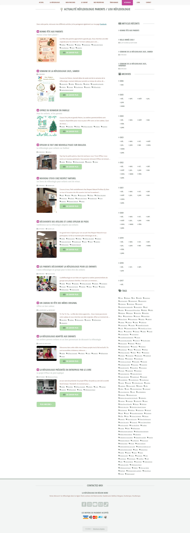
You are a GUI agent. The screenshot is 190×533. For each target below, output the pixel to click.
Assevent (139, 304)
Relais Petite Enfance (126, 434)
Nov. (131, 120)
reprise (151, 437)
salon (136, 450)
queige (122, 428)
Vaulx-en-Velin (124, 465)
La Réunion (135, 440)
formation (104, 284)
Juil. (148, 99)
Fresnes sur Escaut (125, 362)
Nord (72, 48)
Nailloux (132, 410)
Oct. (139, 141)
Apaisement (133, 301)
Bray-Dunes (123, 319)
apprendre (64, 84)
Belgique (122, 313)
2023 (121, 137)
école (131, 350)
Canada (132, 325)
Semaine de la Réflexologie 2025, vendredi (132, 64)
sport (135, 453)
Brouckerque (133, 319)
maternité (138, 401)
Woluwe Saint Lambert (134, 471)
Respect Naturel (73, 201)
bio (121, 316)
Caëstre (129, 322)
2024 (121, 116)
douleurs (143, 346)
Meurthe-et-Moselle (126, 404)
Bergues (130, 313)
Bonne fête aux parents (51, 31)
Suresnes (139, 456)
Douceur (134, 346)
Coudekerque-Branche (126, 337)
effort (134, 353)
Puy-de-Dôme (135, 425)
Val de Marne (129, 462)
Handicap (139, 371)
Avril (149, 145)
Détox (139, 343)
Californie (143, 322)
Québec (144, 425)
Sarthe (122, 453)
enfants (63, 87)
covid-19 (137, 340)
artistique (131, 304)
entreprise (130, 356)
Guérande (130, 371)
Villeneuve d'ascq (90, 390)
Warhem (122, 471)
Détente (132, 343)
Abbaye (128, 298)
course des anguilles (126, 340)
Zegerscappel (130, 474)
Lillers (121, 389)
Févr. (122, 124)
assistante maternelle (126, 307)
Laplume (122, 386)
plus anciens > (46, 404)
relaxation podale (141, 437)
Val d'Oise (139, 462)
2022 (121, 162)
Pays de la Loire (132, 419)
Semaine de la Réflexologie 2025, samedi (59, 71)
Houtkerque (64, 48)
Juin (122, 102)
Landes (148, 383)
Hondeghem (123, 380)
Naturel (148, 410)
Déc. (122, 99)
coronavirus (134, 334)
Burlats (142, 319)
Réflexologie (96, 87)
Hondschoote (134, 380)
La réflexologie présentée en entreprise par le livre (65, 369)
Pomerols (134, 422)
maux (90, 287)
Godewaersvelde (125, 365)
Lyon (133, 392)
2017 (121, 280)
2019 (121, 238)
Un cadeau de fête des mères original (58, 303)
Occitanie (148, 413)
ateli (62, 195)
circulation (129, 331)
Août (140, 99)
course (138, 337)
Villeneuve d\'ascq (125, 468)
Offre (121, 416)
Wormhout (147, 471)
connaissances (124, 334)
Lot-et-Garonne (124, 392)
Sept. (131, 99)
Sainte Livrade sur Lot (144, 447)
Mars (122, 106)
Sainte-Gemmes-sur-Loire (127, 447)
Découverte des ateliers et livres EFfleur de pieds (64, 221)
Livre (101, 198)
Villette (135, 468)
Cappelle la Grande (97, 84)
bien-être (71, 45)
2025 (121, 94)
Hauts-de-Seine (124, 377)
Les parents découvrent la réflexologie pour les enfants (68, 266)
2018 (121, 263)
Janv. (122, 127)
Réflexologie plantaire (142, 431)
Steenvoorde (75, 290)
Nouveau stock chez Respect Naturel (58, 178)
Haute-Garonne (124, 374)
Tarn (146, 456)
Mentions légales (99, 529)
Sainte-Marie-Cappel (67, 90)
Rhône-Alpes (123, 443)
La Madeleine (142, 392)
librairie (140, 386)
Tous (121, 298)
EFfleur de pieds (87, 126)
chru (121, 331)
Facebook (103, 24)
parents (79, 48)
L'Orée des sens (138, 383)
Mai (122, 85)
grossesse (144, 368)
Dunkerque (87, 45)
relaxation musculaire (126, 437)
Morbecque (123, 410)
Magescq (122, 395)
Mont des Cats (124, 407)
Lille (146, 386)
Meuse (137, 404)
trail (147, 459)
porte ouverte (124, 425)
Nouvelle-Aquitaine (137, 413)
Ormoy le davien (136, 416)
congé (150, 331)
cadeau (78, 45)
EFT (140, 353)
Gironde (144, 362)
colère (63, 162)
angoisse (147, 298)
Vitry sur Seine (144, 468)
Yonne (122, 474)
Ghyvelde (136, 362)
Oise (127, 416)
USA (121, 462)
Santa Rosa (144, 450)
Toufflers (140, 459)
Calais (136, 322)
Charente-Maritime (131, 328)
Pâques (146, 416)
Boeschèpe (146, 316)
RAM (128, 428)
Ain (134, 298)
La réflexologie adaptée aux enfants (58, 336)
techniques (132, 459)
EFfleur (78, 126)
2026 (121, 81)
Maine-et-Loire (132, 395)
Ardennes (123, 304)
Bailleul (63, 45)
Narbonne (140, 410)
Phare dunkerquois (145, 419)
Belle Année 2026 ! (127, 39)
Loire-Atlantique (137, 389)
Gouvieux (135, 365)
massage (130, 401)
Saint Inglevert (141, 443)
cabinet (87, 84)
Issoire (122, 383)
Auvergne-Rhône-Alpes (133, 310)
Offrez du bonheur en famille (54, 110)
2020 (121, 213)
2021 (121, 187)
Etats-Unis (139, 356)
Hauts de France (98, 45)
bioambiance (128, 316)
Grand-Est (144, 365)
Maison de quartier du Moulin (129, 398)
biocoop (137, 316)
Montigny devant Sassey (138, 407)
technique (123, 459)
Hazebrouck (93, 198)
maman (83, 287)
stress (96, 162)
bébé (69, 284)
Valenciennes (148, 462)
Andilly (140, 298)
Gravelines (135, 368)
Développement (125, 346)
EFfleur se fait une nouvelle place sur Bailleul (63, 144)
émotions (64, 198)
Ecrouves (138, 350)
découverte (83, 195)
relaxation (64, 323)
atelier (72, 84)
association (138, 307)
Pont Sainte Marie (145, 422)
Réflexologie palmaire (126, 431)
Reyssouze (145, 440)
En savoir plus (71, 52)
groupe (71, 87)
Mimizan (143, 404)
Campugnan (123, 325)
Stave (141, 453)
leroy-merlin (131, 386)
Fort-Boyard (139, 359)
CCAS (121, 328)
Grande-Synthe (124, 368)
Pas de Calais (146, 340)
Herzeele (144, 377)
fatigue (122, 359)
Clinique (137, 331)
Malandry (143, 398)
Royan (132, 443)
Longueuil (147, 389)
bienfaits (76, 284)
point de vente (124, 422)
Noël (121, 413)
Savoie (129, 453)
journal (129, 383)
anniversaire (123, 301)
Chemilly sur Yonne (145, 328)
